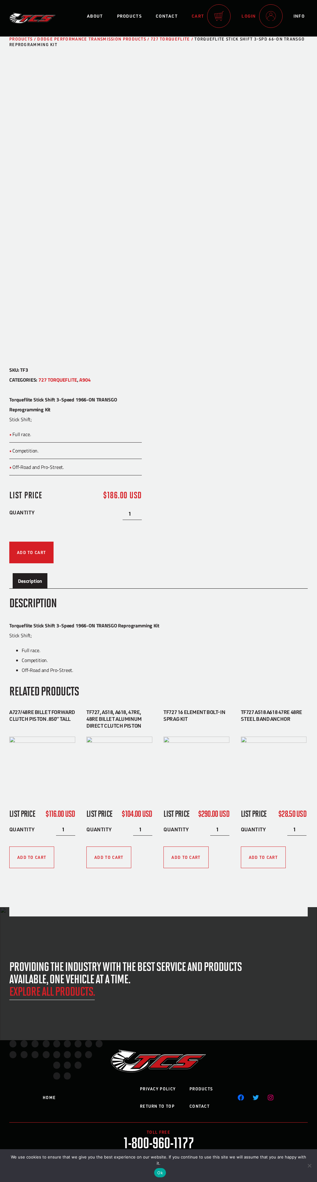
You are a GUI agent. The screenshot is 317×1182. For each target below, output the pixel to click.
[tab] (30, 581)
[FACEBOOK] (241, 1097)
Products (129, 16)
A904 (84, 379)
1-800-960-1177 (159, 1142)
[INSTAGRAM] (270, 1097)
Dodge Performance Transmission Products (91, 39)
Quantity (21, 512)
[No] (309, 1166)
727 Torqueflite (170, 39)
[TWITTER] (255, 1097)
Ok (160, 1172)
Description (30, 580)
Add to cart (31, 552)
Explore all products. (52, 991)
